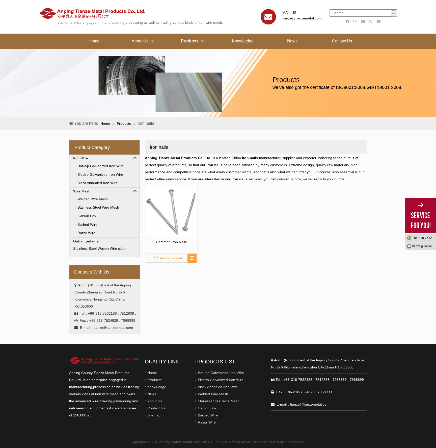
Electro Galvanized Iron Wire (220, 380)
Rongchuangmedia (289, 442)
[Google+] (355, 21)
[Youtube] (379, 21)
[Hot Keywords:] (394, 12)
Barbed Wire (208, 415)
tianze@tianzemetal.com (302, 18)
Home (152, 373)
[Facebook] (347, 21)
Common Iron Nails (171, 242)
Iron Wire (80, 158)
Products (154, 380)
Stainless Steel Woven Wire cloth (99, 248)
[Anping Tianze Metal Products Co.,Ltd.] (104, 360)
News (151, 394)
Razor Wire (207, 422)
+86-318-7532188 (424, 238)
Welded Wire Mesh (213, 394)
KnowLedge (156, 387)
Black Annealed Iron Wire (218, 387)
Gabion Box (207, 408)
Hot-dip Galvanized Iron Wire (221, 373)
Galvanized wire (86, 241)
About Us (154, 401)
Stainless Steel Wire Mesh (218, 401)
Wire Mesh (81, 191)
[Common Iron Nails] (171, 211)
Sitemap (153, 415)
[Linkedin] (363, 21)
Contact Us (156, 408)
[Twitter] (371, 21)
